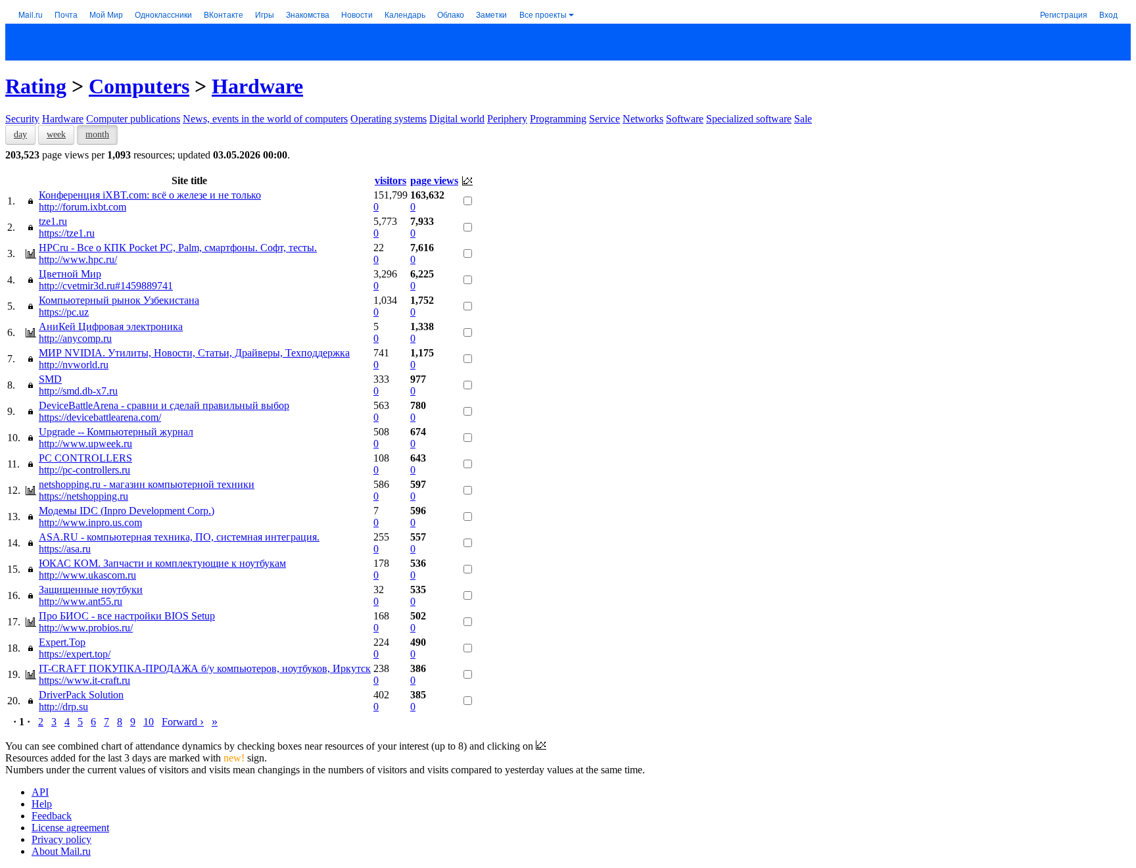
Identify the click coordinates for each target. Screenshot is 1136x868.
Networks (643, 118)
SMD (50, 379)
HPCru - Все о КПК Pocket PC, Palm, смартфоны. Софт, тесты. (178, 247)
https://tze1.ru (67, 233)
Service (604, 118)
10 (148, 721)
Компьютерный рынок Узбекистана (119, 300)
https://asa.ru (65, 548)
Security (22, 118)
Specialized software (749, 118)
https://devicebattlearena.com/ (100, 417)
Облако (450, 14)
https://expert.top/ (74, 654)
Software (684, 118)
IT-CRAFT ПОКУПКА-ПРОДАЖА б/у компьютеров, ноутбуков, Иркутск (205, 668)
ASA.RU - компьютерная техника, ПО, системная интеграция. (179, 536)
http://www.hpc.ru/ (78, 259)
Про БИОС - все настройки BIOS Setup (127, 615)
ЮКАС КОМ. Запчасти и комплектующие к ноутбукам (162, 563)
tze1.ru (53, 221)
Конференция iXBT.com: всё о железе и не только (150, 195)
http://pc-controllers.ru (84, 469)
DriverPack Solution (81, 694)
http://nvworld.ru (73, 364)
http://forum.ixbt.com (82, 206)
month (97, 134)
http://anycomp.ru (75, 338)
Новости (357, 14)
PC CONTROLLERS (85, 458)
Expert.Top (62, 642)
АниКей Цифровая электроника (111, 326)
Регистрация (1063, 14)
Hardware (257, 86)
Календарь (405, 14)
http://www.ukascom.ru (87, 575)
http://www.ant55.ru (80, 601)
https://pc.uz (64, 312)
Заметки (491, 14)
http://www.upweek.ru (85, 443)
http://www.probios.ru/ (86, 627)
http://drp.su (63, 706)
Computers (139, 86)
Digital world (457, 118)
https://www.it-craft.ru (84, 680)
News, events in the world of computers (265, 118)
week (56, 134)
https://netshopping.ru (83, 496)
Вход (1108, 14)
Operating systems (388, 118)
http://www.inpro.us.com (90, 522)
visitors (390, 180)
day (20, 134)
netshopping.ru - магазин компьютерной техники (146, 484)
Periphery (507, 118)
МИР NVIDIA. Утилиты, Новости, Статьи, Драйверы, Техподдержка (194, 352)
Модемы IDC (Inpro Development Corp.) (126, 510)
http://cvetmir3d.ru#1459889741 (106, 285)
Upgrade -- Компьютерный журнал (116, 431)
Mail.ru (30, 14)
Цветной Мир (70, 273)
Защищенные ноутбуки (91, 589)
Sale (803, 118)
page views (434, 180)
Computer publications (133, 118)
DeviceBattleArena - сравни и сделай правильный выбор (164, 405)
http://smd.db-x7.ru (78, 391)
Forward (183, 721)
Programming (558, 118)
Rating (35, 86)
